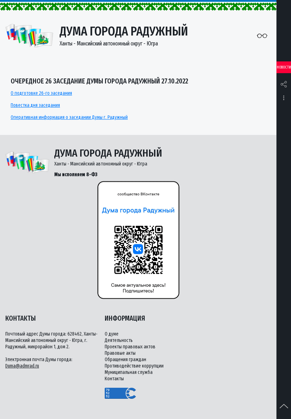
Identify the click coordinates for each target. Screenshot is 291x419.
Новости (284, 67)
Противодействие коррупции (134, 366)
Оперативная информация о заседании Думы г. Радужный (69, 117)
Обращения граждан (125, 360)
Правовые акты (120, 353)
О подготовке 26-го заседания (41, 93)
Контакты (114, 379)
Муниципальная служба (129, 372)
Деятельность (119, 340)
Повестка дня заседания (35, 105)
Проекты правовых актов (130, 347)
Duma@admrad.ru (22, 366)
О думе (112, 334)
